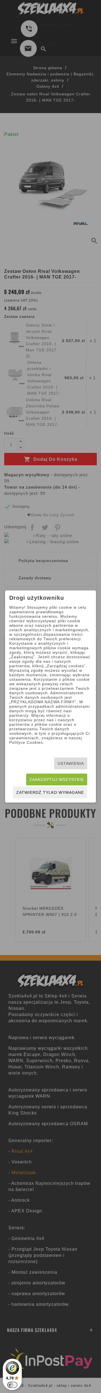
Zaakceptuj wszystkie (56, 779)
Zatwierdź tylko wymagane (50, 792)
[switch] (12, 1385)
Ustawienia (71, 763)
